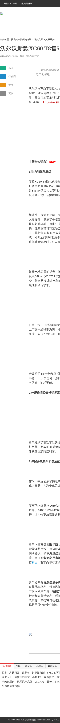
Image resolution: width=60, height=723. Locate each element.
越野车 (26, 672)
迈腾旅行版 (38, 672)
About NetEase (43, 720)
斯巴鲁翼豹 (8, 681)
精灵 (34, 562)
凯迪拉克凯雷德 (11, 686)
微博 (10, 85)
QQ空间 (12, 76)
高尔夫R (37, 677)
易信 (10, 68)
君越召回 (14, 672)
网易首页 (8, 3)
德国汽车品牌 (24, 681)
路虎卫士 (7, 677)
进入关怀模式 (27, 3)
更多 (10, 93)
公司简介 (55, 720)
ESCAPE (39, 681)
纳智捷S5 (49, 677)
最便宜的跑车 (22, 677)
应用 (15, 3)
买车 (4, 672)
